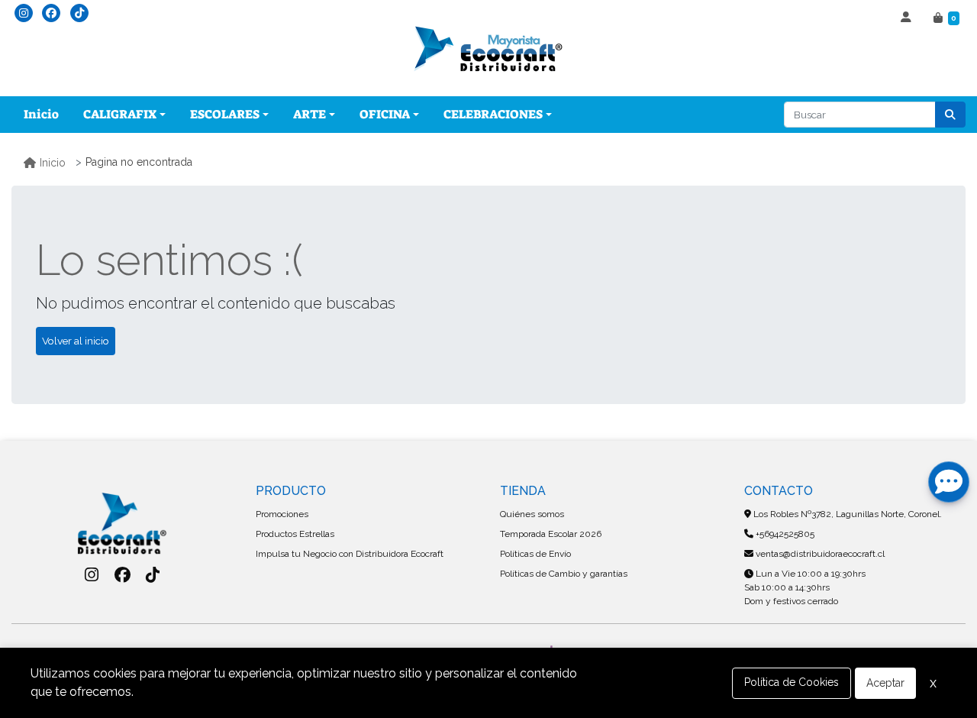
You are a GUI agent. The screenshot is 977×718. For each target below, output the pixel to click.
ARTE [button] (309, 114)
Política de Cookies (791, 682)
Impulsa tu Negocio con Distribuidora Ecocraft (349, 553)
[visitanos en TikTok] (79, 13)
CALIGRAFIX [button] (119, 114)
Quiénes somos (532, 514)
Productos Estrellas (295, 534)
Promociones (282, 514)
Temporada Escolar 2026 (550, 534)
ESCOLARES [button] (225, 114)
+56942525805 (783, 534)
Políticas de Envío (535, 553)
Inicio (41, 114)
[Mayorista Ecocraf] (488, 50)
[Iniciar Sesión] (908, 18)
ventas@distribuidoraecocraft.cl (819, 553)
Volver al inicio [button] (75, 341)
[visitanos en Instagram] (24, 13)
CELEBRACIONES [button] (493, 114)
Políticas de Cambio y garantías (563, 573)
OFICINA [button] (385, 114)
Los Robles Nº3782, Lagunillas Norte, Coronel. (846, 514)
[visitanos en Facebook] (51, 13)
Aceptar (885, 683)
